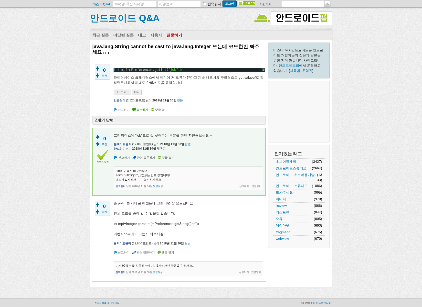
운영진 (307, 71)
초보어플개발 (286, 162)
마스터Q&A (101, 4)
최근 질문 (100, 35)
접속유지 (214, 4)
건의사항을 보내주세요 (106, 302)
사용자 (156, 35)
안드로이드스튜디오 (291, 168)
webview (282, 239)
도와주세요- (285, 192)
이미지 (281, 199)
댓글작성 (158, 186)
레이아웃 (282, 225)
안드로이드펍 (289, 65)
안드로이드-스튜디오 (292, 186)
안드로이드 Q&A (124, 18)
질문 (180, 100)
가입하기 (265, 4)
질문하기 (174, 35)
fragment (283, 232)
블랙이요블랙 (122, 144)
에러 (136, 91)
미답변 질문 (123, 35)
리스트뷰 (282, 212)
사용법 (295, 71)
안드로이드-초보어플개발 (295, 175)
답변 (188, 144)
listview (281, 206)
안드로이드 (122, 91)
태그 (142, 35)
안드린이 (119, 100)
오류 (279, 219)
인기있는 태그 (288, 153)
